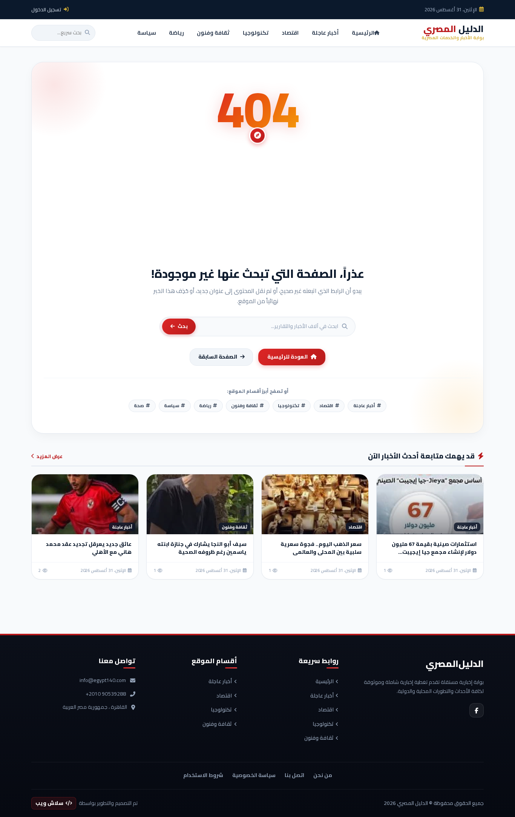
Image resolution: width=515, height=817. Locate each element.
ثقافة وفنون (319, 738)
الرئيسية (325, 681)
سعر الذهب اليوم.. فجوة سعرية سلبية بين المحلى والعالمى (321, 548)
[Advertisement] (257, 209)
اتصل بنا (294, 775)
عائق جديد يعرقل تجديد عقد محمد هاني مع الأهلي (89, 548)
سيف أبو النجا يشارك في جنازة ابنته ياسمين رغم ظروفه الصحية (202, 548)
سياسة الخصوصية (254, 775)
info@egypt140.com (103, 680)
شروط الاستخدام (203, 775)
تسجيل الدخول (46, 9)
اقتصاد (326, 709)
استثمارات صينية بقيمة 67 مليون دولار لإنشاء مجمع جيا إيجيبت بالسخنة (434, 552)
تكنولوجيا (323, 724)
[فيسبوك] (476, 710)
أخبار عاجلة (322, 696)
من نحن (322, 775)
